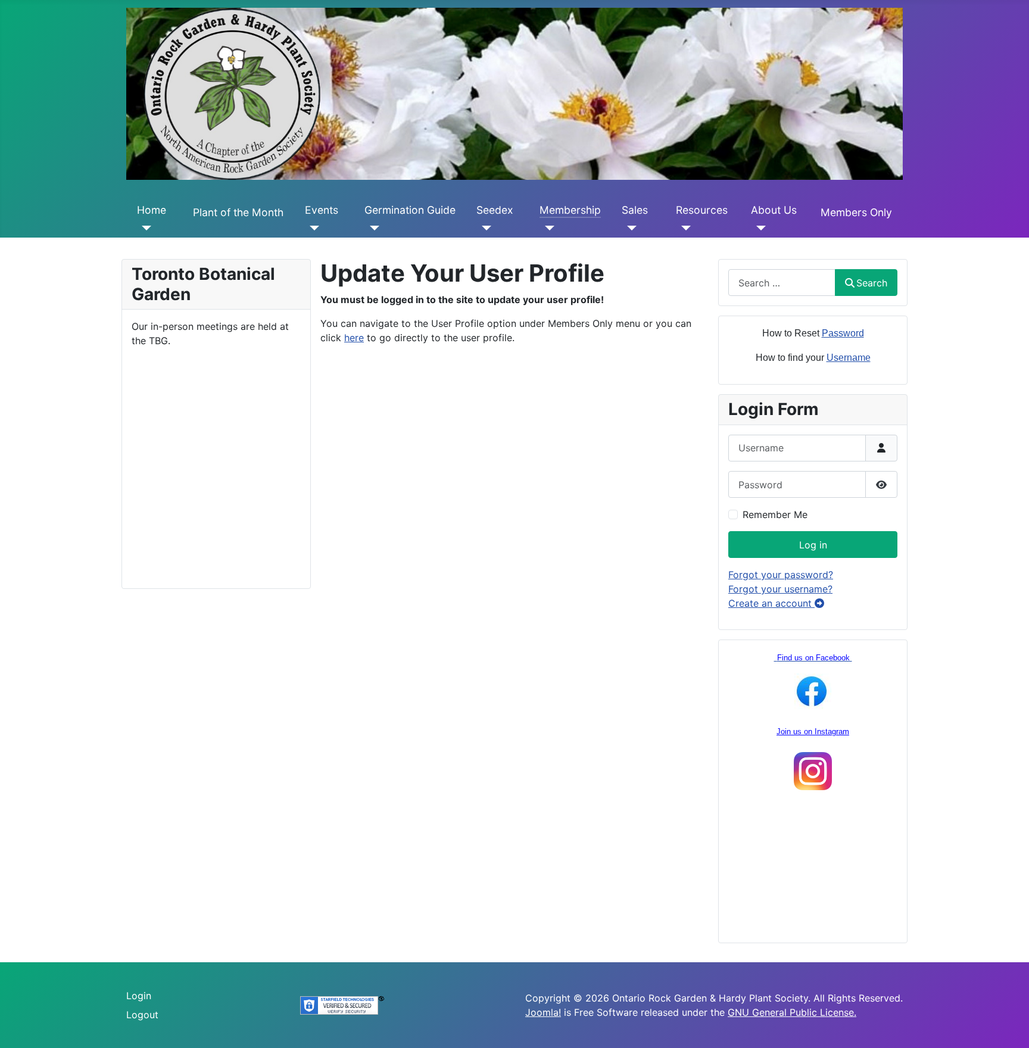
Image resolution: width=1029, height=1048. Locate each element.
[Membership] (547, 228)
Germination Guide (410, 210)
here (354, 338)
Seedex (494, 210)
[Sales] (629, 228)
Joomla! (543, 1012)
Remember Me (775, 514)
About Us (774, 210)
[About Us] (758, 228)
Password (843, 333)
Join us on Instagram (813, 731)
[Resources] (683, 228)
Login (138, 996)
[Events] (312, 228)
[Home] (144, 228)
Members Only (856, 212)
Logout (142, 1015)
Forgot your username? (780, 589)
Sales (635, 210)
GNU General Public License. (792, 1012)
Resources (702, 210)
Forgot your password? (780, 575)
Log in (813, 545)
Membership (570, 210)
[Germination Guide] (371, 228)
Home (151, 210)
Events (321, 210)
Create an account (771, 603)
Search (871, 283)
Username (849, 358)
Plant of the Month (238, 212)
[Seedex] (483, 228)
